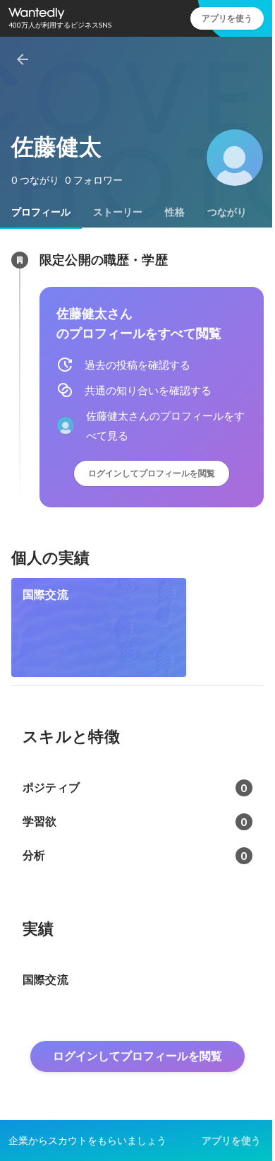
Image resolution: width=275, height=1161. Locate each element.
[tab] (41, 212)
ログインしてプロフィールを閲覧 (151, 473)
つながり (227, 212)
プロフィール (41, 212)
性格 (175, 212)
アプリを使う (227, 18)
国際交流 (45, 595)
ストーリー (117, 212)
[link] (98, 627)
